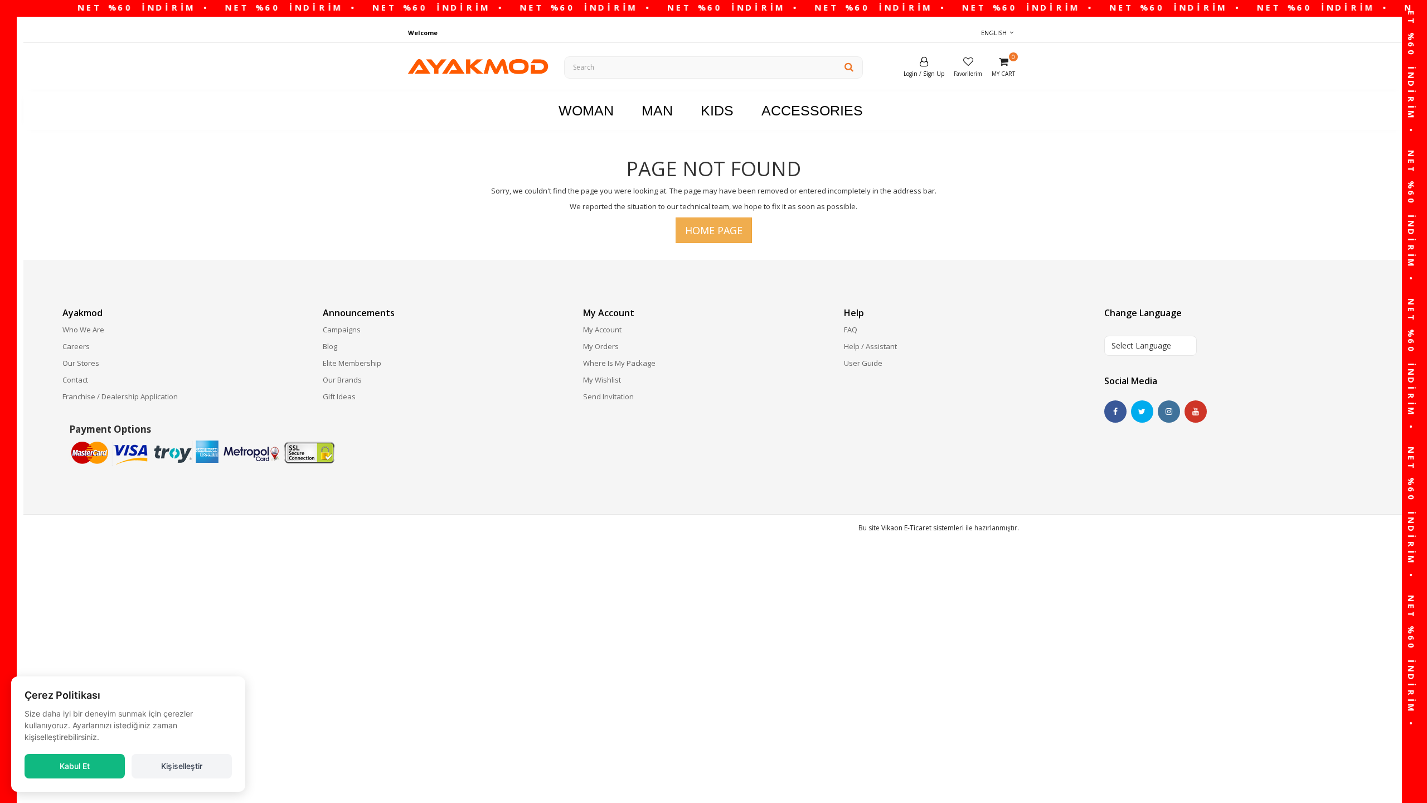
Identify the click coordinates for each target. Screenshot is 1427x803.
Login (911, 74)
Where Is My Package (619, 363)
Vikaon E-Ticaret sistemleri (922, 528)
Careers (76, 346)
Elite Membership (352, 363)
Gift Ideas (339, 396)
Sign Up (933, 74)
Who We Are (83, 330)
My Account (602, 330)
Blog (330, 346)
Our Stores (80, 363)
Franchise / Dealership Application (120, 396)
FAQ (850, 330)
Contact (75, 380)
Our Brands (342, 380)
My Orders (601, 346)
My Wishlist (602, 380)
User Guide (863, 363)
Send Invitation (608, 396)
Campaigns (342, 330)
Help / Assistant (870, 346)
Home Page (713, 230)
